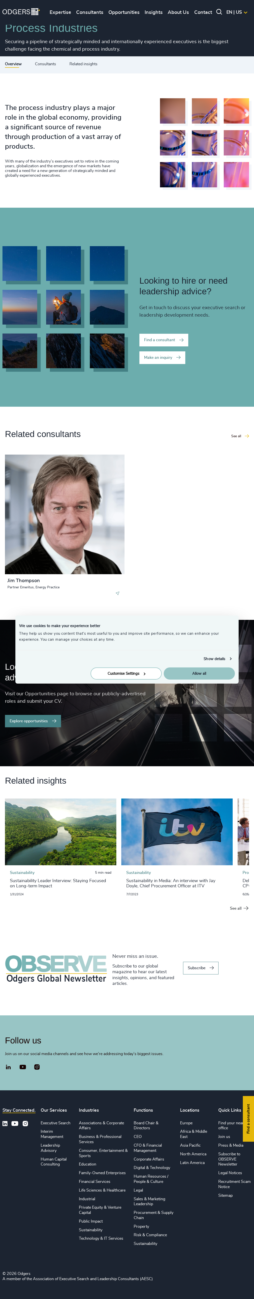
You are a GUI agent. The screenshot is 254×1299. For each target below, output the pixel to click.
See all (236, 908)
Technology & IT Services (101, 1238)
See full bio (102, 562)
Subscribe (196, 968)
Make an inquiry (158, 358)
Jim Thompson (23, 580)
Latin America (192, 1163)
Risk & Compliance (150, 1235)
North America (193, 1154)
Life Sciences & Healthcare (102, 1190)
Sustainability (90, 1230)
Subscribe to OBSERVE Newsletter (229, 1159)
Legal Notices (230, 1173)
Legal (138, 1190)
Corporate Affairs (149, 1159)
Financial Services (94, 1182)
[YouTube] (23, 1067)
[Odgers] (21, 12)
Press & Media (230, 1145)
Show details (214, 659)
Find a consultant (159, 340)
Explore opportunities (29, 721)
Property (141, 1227)
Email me (23, 484)
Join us (224, 1137)
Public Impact (91, 1221)
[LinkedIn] (8, 1068)
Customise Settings (123, 673)
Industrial (87, 1199)
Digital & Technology (152, 1168)
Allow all (199, 673)
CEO (138, 1137)
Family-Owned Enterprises (102, 1173)
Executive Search (55, 1123)
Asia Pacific (190, 1145)
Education (87, 1164)
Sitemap (225, 1196)
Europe (186, 1123)
